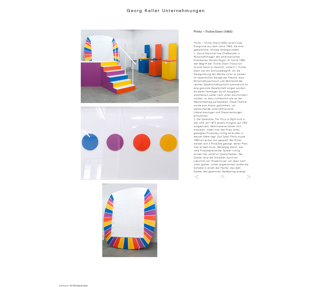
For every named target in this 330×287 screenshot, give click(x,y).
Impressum (64, 286)
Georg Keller (144, 10)
